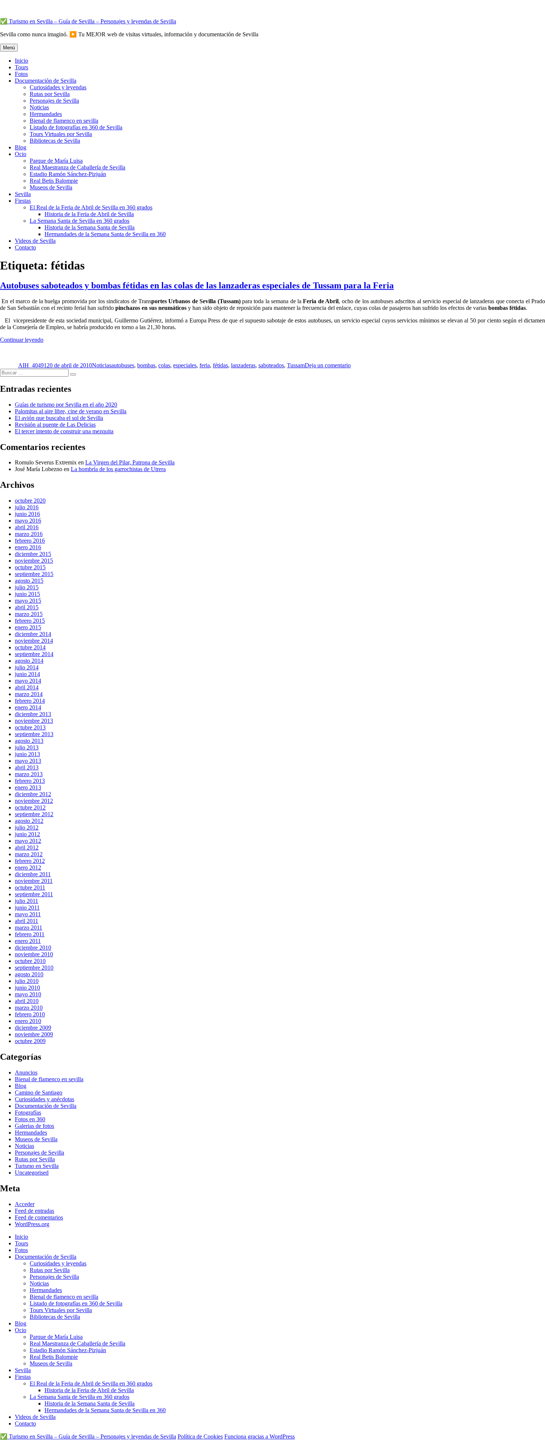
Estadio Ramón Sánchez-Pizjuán (68, 174)
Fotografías (28, 1112)
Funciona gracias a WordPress (259, 1436)
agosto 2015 (29, 580)
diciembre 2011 (33, 874)
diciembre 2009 (33, 1027)
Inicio (21, 60)
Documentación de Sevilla (45, 80)
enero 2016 (28, 547)
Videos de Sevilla (35, 241)
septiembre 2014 (34, 654)
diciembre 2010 (33, 947)
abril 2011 (26, 921)
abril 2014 (27, 687)
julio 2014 (27, 667)
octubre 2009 (30, 1041)
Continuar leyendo (21, 340)
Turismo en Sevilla (37, 1166)
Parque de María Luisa (56, 161)
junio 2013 (27, 754)
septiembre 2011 (34, 894)
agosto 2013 (29, 741)
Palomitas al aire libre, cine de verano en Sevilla (70, 411)
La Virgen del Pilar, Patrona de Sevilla (130, 462)
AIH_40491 (32, 365)
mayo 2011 (28, 914)
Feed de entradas (34, 1211)
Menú (9, 47)
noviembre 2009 (34, 1034)
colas (164, 365)
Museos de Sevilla (51, 187)
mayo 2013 (28, 761)
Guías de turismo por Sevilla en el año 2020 (66, 404)
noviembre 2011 (34, 881)
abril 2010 (27, 1001)
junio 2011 (27, 907)
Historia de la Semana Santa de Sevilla (89, 227)
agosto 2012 (29, 821)
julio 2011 (26, 901)
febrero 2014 (30, 701)
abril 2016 (27, 527)
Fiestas (23, 201)
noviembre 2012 (34, 801)
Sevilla (23, 194)
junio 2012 (27, 834)
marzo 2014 (29, 694)
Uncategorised (32, 1172)
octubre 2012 (30, 807)
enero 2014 (28, 707)
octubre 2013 (30, 727)
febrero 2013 (30, 781)
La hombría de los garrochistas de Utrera (118, 469)
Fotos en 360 (30, 1119)
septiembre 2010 (34, 967)
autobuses (122, 365)
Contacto (25, 247)
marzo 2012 (29, 854)
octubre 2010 (30, 961)
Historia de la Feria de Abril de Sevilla (89, 214)
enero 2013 (28, 787)
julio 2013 (27, 747)
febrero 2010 (30, 1014)
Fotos (21, 74)
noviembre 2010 (34, 954)
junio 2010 (27, 987)
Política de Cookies (200, 1436)
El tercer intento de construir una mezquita (64, 431)
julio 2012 (27, 827)
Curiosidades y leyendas (58, 87)
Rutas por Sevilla (50, 94)
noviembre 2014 (34, 641)
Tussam (296, 365)
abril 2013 (27, 767)
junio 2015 (27, 594)
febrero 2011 (29, 934)
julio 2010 (27, 981)
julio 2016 (27, 507)
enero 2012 (28, 867)
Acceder (24, 1204)
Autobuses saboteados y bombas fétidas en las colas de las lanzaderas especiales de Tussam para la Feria (197, 285)
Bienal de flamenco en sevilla (64, 120)
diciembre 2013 (33, 714)
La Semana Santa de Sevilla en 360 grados (79, 221)
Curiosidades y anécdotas (44, 1099)
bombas (146, 365)
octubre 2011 (30, 887)
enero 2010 (28, 1021)
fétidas (220, 365)
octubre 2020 (30, 500)
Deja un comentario (328, 365)
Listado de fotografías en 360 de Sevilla (76, 127)
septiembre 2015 (34, 574)
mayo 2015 (28, 600)
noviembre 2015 (34, 560)
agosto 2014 (29, 661)
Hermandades (46, 114)
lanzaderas (243, 365)
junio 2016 (27, 514)
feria (204, 365)
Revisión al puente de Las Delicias (55, 424)
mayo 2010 (28, 994)
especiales (184, 365)
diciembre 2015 (33, 554)
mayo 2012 (28, 841)
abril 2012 (27, 847)
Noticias (39, 107)
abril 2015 (27, 607)
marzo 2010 (29, 1007)
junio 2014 (27, 674)
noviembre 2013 (34, 721)
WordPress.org (32, 1224)
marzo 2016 (29, 534)
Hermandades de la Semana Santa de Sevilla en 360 (105, 234)
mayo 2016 (28, 520)
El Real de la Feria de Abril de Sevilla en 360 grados (91, 207)
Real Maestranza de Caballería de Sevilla (77, 167)
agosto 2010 (29, 974)
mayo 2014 (28, 681)
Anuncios (26, 1072)
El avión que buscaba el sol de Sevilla (59, 418)
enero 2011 (28, 941)
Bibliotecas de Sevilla (55, 141)
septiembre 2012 (34, 814)
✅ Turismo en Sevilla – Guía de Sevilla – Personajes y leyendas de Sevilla (88, 21)
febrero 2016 (30, 540)
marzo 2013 (29, 774)
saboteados (271, 365)
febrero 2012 (30, 861)
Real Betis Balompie (54, 181)
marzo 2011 (28, 927)
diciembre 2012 (33, 794)
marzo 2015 (29, 614)
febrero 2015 (30, 621)
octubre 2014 (30, 647)
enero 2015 (28, 627)
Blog (20, 147)
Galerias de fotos (34, 1126)
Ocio (20, 154)
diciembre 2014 (33, 634)
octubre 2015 (30, 567)
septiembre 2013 (34, 734)
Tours (21, 67)
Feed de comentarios (39, 1217)
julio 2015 (27, 587)
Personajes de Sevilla (54, 100)
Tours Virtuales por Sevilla (61, 134)
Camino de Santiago (38, 1092)
